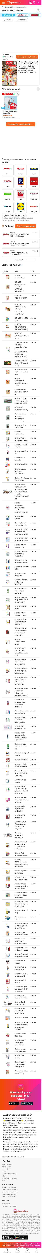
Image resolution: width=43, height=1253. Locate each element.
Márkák (4, 1171)
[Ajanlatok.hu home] (14, 3)
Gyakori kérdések (7, 1164)
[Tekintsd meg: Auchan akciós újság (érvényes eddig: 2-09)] (9, 73)
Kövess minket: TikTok (9, 1196)
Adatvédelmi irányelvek (22, 1245)
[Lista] (34, 2)
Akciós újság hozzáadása (9, 1178)
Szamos (18, 7)
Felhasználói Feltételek (8, 1245)
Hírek (3, 1181)
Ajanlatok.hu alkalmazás (9, 1173)
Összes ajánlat (9, 7)
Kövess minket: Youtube (9, 1194)
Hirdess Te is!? (6, 1166)
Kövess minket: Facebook (9, 1189)
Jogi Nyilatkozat (33, 1244)
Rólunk (4, 1176)
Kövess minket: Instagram (9, 1192)
